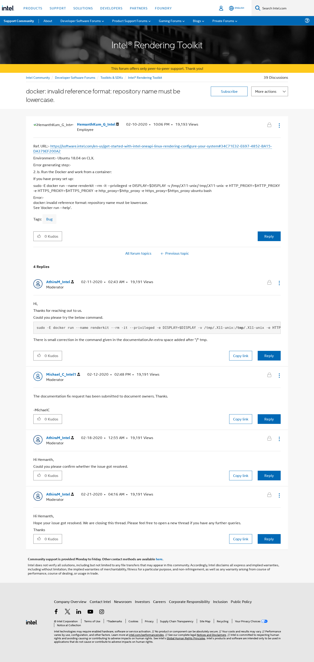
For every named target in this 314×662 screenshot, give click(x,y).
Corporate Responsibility (189, 601)
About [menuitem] (47, 20)
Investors (142, 601)
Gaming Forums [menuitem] (170, 20)
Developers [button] (111, 8)
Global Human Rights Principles (186, 638)
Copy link (240, 355)
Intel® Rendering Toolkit (145, 77)
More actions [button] (265, 91)
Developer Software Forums (75, 77)
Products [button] (32, 8)
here (159, 558)
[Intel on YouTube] (90, 612)
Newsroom (123, 601)
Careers (159, 601)
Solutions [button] (83, 8)
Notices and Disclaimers (211, 634)
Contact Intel (100, 601)
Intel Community (38, 77)
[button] (278, 125)
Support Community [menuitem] (19, 20)
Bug (49, 219)
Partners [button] (139, 8)
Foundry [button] (163, 8)
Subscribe (229, 91)
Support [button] (58, 8)
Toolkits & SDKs (111, 77)
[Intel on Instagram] (102, 612)
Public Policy (241, 601)
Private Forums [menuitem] (223, 20)
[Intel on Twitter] (67, 612)
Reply (269, 236)
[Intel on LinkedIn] (79, 612)
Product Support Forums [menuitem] (130, 20)
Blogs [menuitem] (197, 20)
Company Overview (70, 601)
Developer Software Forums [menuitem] (80, 20)
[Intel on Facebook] (56, 612)
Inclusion (220, 601)
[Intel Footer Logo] (31, 621)
